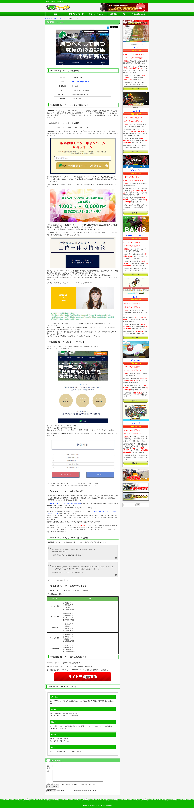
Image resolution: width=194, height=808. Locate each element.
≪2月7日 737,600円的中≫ (133, 177)
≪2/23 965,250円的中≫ (132, 245)
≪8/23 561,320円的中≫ (132, 433)
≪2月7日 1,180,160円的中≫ (133, 54)
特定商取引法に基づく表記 (72, 503)
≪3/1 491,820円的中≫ (131, 242)
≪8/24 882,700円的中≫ (132, 367)
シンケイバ (135, 170)
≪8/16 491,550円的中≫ (132, 370)
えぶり (135, 296)
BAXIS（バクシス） (135, 235)
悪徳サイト (62, 18)
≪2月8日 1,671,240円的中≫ (133, 58)
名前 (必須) (48, 767)
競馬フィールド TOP (50, 18)
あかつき (135, 359)
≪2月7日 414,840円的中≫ (133, 180)
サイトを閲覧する (82, 676)
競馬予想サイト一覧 (76, 14)
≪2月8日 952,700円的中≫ (133, 117)
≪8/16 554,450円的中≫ (132, 303)
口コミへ (135, 88)
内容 (47, 771)
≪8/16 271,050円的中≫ (132, 307)
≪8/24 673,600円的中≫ (132, 430)
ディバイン (135, 110)
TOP (55, 14)
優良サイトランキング (97, 14)
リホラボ (135, 423)
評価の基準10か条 (138, 14)
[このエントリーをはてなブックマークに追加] (108, 27)
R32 (136, 47)
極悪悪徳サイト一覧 (117, 14)
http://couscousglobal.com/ (80, 82)
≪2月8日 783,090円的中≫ (133, 121)
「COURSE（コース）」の (55, 503)
